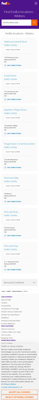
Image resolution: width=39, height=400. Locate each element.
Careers (4, 303)
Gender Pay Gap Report (10, 314)
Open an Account (8, 329)
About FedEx (6, 300)
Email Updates (7, 343)
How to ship (6, 335)
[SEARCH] (34, 23)
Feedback (5, 317)
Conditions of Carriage (10, 309)
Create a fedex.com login (11, 332)
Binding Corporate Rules (10, 320)
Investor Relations (8, 323)
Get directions (12, 65)
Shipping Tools (7, 338)
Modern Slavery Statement (11, 312)
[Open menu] (36, 3)
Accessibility (6, 306)
